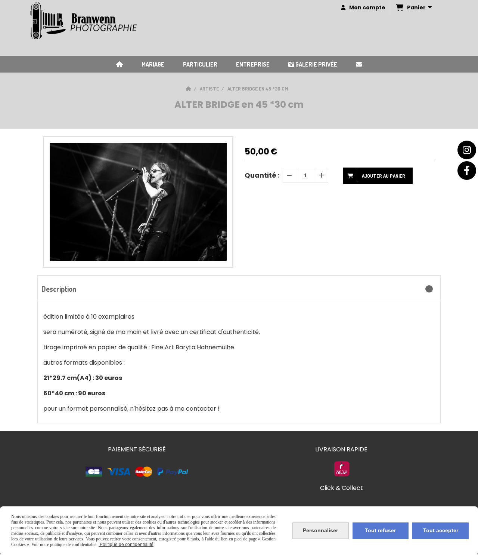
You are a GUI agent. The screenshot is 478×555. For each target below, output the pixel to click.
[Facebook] (466, 170)
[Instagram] (466, 150)
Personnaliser (320, 530)
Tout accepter (440, 530)
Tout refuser (380, 530)
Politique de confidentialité (126, 544)
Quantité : (262, 175)
